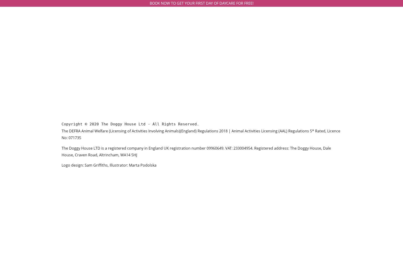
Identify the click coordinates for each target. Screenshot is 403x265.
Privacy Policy (217, 93)
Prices (211, 56)
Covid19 (212, 100)
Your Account (217, 78)
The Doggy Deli (218, 63)
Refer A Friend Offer (222, 86)
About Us (213, 48)
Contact (212, 71)
